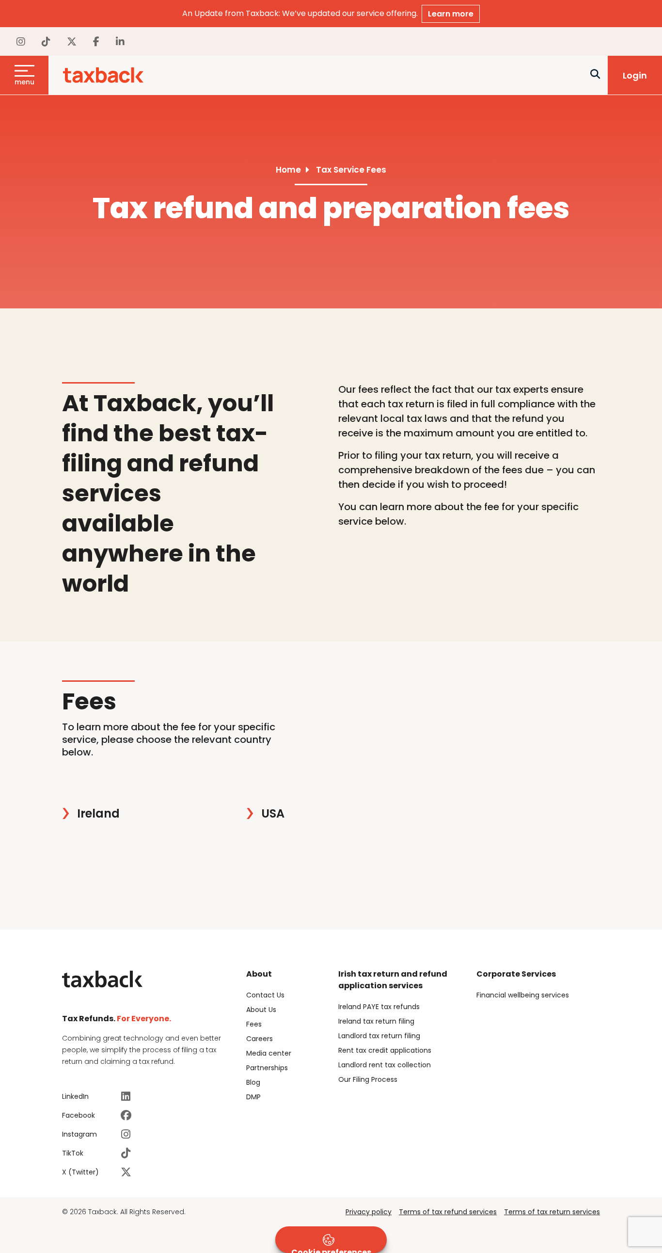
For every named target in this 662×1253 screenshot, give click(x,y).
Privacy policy (369, 1212)
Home (288, 170)
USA (272, 813)
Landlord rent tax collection (384, 1065)
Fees (254, 1024)
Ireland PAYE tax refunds (379, 1007)
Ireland (98, 813)
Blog (253, 1082)
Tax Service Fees (351, 170)
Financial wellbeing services (522, 995)
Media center (268, 1053)
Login (635, 75)
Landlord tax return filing (379, 1036)
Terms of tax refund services (448, 1212)
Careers (259, 1039)
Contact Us (265, 995)
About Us (261, 1009)
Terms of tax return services (552, 1212)
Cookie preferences (331, 1250)
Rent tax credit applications (384, 1050)
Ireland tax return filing (376, 1021)
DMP (253, 1097)
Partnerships (267, 1068)
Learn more (450, 13)
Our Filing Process (367, 1079)
